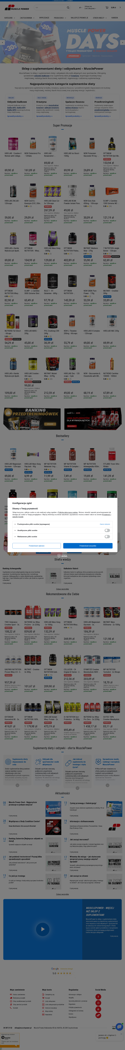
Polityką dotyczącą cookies (68, 512)
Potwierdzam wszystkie (88, 546)
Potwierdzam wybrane (36, 546)
